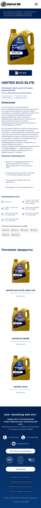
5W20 (34, 230)
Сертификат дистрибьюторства (20, 482)
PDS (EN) (22, 73)
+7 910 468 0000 (32, 437)
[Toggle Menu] (36, 4)
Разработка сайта (19, 501)
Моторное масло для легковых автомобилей (17, 89)
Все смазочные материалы (13, 11)
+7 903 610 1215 (13, 437)
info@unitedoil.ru (23, 444)
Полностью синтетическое (19, 93)
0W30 (25, 230)
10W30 (16, 235)
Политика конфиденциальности (20, 491)
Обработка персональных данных (20, 486)
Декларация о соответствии (20, 477)
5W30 (6, 235)
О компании (20, 469)
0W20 (16, 230)
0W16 (6, 230)
